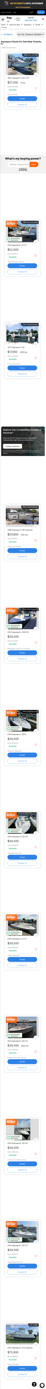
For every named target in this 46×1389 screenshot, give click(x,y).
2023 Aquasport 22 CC (17, 245)
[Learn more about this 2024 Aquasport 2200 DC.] (22, 618)
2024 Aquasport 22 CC (17, 939)
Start (33, 164)
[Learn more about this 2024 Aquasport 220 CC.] (22, 1027)
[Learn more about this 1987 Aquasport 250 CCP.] (22, 64)
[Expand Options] (35, 75)
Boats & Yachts (6, 12)
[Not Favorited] (35, 88)
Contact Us (22, 105)
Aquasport (27, 24)
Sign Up (41, 12)
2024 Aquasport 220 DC (17, 837)
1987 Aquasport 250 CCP (18, 78)
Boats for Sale (14, 24)
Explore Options (12, 446)
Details (22, 99)
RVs (15, 12)
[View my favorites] (43, 19)
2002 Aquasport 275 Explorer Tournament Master (20, 1348)
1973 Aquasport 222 (16, 347)
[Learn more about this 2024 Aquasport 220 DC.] (22, 823)
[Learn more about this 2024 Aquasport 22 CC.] (22, 925)
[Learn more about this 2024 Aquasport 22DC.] (22, 720)
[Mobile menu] (3, 19)
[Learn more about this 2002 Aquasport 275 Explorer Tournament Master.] (22, 1334)
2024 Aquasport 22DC (16, 734)
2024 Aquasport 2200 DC (18, 632)
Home (3, 24)
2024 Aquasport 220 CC (17, 1041)
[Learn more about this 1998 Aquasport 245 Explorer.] (22, 516)
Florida (37, 24)
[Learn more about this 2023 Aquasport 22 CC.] (22, 231)
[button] (34, 1384)
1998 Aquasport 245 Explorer (20, 530)
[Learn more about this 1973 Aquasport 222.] (22, 333)
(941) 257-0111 (31, 20)
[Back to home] (9, 19)
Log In (31, 12)
